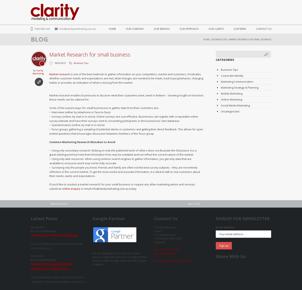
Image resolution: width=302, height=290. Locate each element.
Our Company (135, 29)
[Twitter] (252, 10)
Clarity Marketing (38, 72)
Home (112, 29)
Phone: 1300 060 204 (166, 249)
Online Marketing (231, 99)
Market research (59, 74)
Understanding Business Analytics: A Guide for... (52, 266)
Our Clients (216, 29)
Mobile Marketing (231, 93)
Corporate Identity (232, 75)
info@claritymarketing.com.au (77, 29)
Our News (240, 29)
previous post (59, 203)
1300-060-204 (42, 29)
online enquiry (71, 189)
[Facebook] (244, 10)
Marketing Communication (237, 81)
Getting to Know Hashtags (54, 235)
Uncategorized (230, 111)
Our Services (162, 29)
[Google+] (259, 10)
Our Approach (189, 29)
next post (194, 203)
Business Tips (219, 39)
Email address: (225, 227)
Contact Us (263, 29)
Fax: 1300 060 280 (164, 253)
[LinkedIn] (267, 10)
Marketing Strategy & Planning (239, 87)
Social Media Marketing (235, 105)
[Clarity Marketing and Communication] (55, 12)
